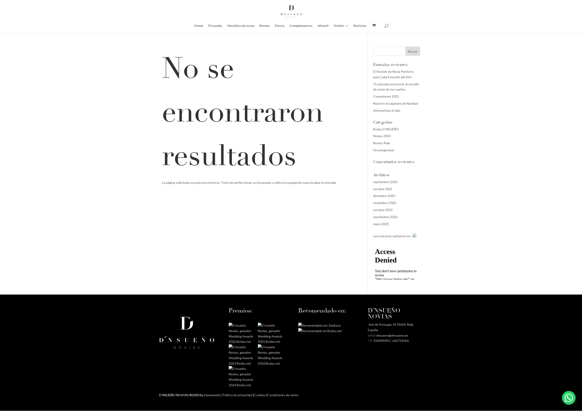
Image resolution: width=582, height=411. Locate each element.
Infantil (323, 26)
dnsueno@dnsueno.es (392, 335)
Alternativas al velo (386, 110)
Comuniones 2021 (386, 96)
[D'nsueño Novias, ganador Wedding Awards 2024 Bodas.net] (242, 385)
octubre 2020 (382, 210)
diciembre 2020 (384, 196)
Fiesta (279, 26)
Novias (264, 26)
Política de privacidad (237, 395)
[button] (569, 398)
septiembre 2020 (385, 217)
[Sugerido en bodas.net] (320, 331)
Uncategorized (383, 150)
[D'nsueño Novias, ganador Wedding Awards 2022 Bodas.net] (242, 341)
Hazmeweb (212, 395)
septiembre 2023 (385, 182)
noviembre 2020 (384, 203)
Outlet (339, 26)
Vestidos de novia (240, 26)
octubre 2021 (382, 189)
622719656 (400, 341)
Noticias (360, 26)
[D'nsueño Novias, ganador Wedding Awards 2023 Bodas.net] (242, 363)
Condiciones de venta (282, 395)
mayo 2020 (381, 224)
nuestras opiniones (392, 236)
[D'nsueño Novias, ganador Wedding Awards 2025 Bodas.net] (271, 341)
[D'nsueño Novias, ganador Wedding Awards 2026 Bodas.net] (271, 363)
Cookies (260, 395)
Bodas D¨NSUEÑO (386, 129)
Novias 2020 (382, 136)
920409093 (382, 341)
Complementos (301, 26)
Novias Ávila (381, 143)
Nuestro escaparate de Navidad (395, 103)
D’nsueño (215, 26)
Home (198, 26)
